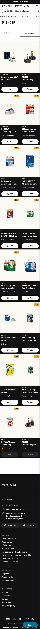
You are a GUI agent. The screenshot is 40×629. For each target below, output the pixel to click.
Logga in (5, 574)
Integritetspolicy (8, 605)
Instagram (12, 525)
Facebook (31, 525)
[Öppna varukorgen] (32, 6)
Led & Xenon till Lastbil (11, 558)
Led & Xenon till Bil (9, 538)
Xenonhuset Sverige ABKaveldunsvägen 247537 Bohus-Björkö (16, 516)
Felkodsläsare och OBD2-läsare (14, 552)
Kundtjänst (6, 595)
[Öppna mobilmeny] (36, 6)
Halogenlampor (8, 548)
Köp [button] (9, 89)
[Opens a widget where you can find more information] (30, 625)
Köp (31, 89)
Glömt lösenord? (8, 580)
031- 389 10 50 (12, 505)
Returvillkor (6, 602)
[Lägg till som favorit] (24, 6)
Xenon (15, 17)
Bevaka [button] (9, 454)
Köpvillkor (6, 592)
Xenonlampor (25, 17)
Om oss (5, 599)
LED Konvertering (9, 545)
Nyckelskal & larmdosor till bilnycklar (16, 555)
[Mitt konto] (28, 6)
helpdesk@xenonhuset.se (17, 509)
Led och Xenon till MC (10, 561)
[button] (5, 11)
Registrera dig (7, 577)
